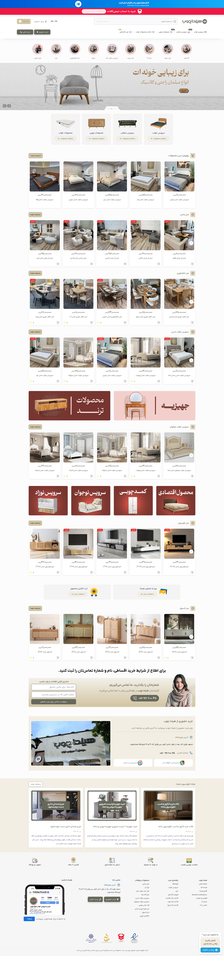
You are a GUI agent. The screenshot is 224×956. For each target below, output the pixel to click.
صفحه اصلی (203, 884)
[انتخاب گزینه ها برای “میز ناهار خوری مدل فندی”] (192, 323)
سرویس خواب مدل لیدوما (45, 470)
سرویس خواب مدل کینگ (78, 470)
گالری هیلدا (203, 891)
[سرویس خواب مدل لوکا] (45, 190)
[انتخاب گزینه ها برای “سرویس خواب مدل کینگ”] (91, 476)
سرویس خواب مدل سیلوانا (78, 375)
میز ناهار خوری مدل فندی (179, 317)
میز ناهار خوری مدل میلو (145, 317)
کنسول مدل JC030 (179, 652)
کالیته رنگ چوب (172, 902)
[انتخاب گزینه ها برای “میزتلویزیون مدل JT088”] (192, 572)
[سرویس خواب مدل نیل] (112, 190)
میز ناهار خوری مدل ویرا (45, 317)
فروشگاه (175, 884)
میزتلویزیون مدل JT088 (179, 566)
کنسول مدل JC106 (146, 652)
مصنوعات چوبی (96, 133)
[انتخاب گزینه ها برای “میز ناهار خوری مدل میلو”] (159, 323)
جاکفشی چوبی (144, 916)
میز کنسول (145, 912)
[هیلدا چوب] (194, 21)
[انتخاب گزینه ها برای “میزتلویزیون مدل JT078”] (58, 572)
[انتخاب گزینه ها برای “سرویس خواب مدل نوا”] (58, 381)
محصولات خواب (65, 133)
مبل (177, 891)
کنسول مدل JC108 (78, 652)
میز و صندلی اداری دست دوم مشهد (65, 826)
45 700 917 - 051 (167, 753)
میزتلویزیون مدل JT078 (44, 566)
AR (52, 21)
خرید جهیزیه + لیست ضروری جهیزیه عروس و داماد (115, 826)
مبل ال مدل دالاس (146, 258)
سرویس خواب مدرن (142, 898)
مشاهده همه (35, 214)
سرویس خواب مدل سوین (78, 199)
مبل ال (147, 887)
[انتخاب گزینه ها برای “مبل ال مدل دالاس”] (159, 264)
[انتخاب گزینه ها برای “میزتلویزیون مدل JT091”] (91, 572)
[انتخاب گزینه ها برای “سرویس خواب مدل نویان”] (125, 381)
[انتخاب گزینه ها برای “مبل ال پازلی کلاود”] (192, 264)
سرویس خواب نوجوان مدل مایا (179, 470)
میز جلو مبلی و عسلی (142, 909)
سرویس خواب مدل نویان (179, 199)
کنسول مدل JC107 (112, 652)
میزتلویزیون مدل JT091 (78, 566)
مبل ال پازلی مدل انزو (45, 258)
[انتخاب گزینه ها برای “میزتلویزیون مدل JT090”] (125, 572)
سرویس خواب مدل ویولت (145, 375)
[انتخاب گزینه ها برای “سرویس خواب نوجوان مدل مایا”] (192, 476)
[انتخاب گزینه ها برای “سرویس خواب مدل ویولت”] (159, 381)
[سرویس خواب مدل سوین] (78, 190)
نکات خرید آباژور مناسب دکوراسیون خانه (175, 826)
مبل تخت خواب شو (142, 891)
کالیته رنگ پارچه (172, 905)
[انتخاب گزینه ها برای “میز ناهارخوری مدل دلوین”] (125, 323)
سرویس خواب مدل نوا (145, 199)
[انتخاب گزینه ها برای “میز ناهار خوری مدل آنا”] (91, 323)
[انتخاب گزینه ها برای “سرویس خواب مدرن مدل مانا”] (192, 381)
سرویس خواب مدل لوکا (44, 199)
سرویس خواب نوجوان (141, 902)
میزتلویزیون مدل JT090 (112, 566)
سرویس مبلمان (127, 133)
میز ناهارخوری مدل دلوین (112, 317)
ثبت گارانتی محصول (79, 588)
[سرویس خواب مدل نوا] (146, 190)
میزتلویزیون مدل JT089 (145, 566)
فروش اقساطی (173, 895)
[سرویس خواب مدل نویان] (179, 190)
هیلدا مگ (204, 887)
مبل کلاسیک (145, 895)
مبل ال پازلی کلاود (179, 258)
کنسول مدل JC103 (45, 652)
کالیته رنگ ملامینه (172, 898)
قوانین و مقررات (201, 898)
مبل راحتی (145, 884)
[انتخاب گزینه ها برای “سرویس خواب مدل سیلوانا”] (91, 381)
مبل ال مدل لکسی (112, 258)
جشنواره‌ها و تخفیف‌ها (199, 895)
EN (56, 21)
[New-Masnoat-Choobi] (112, 86)
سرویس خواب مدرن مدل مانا (179, 375)
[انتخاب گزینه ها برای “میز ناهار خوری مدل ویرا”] (58, 323)
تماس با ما (203, 905)
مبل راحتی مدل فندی (78, 258)
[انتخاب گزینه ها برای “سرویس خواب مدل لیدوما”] (58, 476)
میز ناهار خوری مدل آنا (78, 317)
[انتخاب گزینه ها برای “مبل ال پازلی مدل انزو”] (58, 264)
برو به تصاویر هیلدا (148, 588)
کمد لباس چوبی (144, 905)
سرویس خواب (158, 133)
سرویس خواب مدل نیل (112, 199)
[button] (186, 51)
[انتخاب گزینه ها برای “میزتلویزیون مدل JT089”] (159, 572)
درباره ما (204, 902)
